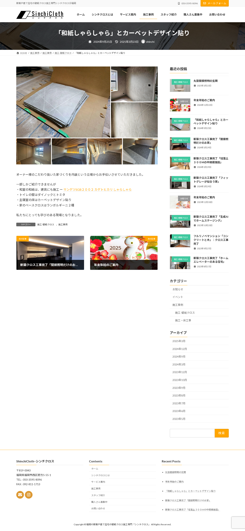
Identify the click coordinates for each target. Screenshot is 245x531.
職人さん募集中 (99, 502)
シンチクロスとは (100, 475)
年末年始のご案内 (204, 100)
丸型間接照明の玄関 (206, 80)
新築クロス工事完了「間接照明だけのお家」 (188, 500)
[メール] (20, 495)
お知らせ (177, 289)
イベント (177, 297)
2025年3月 (178, 341)
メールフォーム (216, 3)
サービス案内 (98, 482)
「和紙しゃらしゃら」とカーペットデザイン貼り (190, 491)
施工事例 (63, 224)
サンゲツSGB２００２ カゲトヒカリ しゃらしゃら (97, 189)
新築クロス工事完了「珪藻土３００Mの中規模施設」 (192, 509)
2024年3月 (178, 364)
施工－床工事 (183, 320)
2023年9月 (178, 387)
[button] (63, 102)
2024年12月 (179, 348)
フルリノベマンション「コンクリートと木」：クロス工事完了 (211, 239)
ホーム (94, 468)
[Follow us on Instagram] (29, 495)
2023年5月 (178, 418)
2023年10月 (179, 380)
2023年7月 (178, 403)
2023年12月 (179, 372)
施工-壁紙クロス (45, 224)
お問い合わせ (98, 508)
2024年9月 (178, 356)
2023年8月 (178, 395)
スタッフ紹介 (98, 495)
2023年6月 (178, 411)
